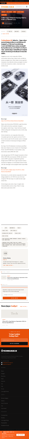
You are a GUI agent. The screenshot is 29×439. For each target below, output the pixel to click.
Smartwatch (12, 227)
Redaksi (3, 417)
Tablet (18, 227)
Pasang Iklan (4, 423)
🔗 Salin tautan (5, 33)
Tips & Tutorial (4, 403)
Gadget (3, 11)
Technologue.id (6, 40)
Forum (2, 389)
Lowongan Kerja (5, 391)
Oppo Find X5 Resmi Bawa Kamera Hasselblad (12, 120)
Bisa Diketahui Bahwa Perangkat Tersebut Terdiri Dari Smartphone (13, 239)
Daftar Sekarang (14, 343)
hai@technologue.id (7, 364)
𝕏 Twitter (9, 31)
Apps (2, 378)
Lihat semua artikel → (8, 265)
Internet (3, 381)
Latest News (20, 11)
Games (2, 400)
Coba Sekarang (20, 434)
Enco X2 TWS (5, 236)
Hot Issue (9, 11)
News (15, 11)
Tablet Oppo (5, 230)
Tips (2, 386)
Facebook (23, 31)
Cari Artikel (3, 408)
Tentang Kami (4, 415)
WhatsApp (17, 31)
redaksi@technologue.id (8, 362)
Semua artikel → (24, 306)
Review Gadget (4, 398)
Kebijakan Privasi (5, 425)
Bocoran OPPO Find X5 (7, 233)
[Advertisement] (14, 206)
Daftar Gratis (14, 298)
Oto (2, 383)
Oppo (6, 227)
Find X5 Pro (17, 233)
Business (3, 376)
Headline (3, 9)
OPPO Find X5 (13, 230)
